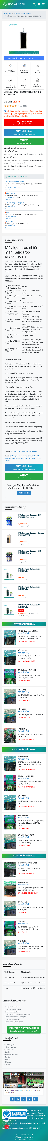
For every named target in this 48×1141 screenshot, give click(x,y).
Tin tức (7, 1057)
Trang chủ (7, 13)
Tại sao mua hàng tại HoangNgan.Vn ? (20, 58)
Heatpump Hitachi (27, 458)
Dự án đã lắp (9, 1049)
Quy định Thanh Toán (12, 1007)
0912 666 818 (12, 216)
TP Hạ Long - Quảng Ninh (15, 203)
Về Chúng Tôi (10, 1045)
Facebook (16, 451)
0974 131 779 (26, 739)
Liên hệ (7, 1064)
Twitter (25, 451)
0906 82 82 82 (25, 952)
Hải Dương (10, 212)
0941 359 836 (26, 770)
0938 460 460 (26, 806)
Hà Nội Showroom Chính (15, 182)
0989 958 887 (29, 893)
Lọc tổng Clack (14, 456)
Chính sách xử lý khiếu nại (14, 1022)
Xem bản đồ (23, 633)
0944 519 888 (25, 828)
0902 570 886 (25, 845)
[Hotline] (6, 1126)
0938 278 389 (26, 873)
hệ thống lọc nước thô (29, 456)
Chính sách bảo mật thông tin (15, 1017)
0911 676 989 (22, 932)
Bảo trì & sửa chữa (11, 1054)
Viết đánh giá (24, 493)
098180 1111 (12, 197)
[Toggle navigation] (34, 4)
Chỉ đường (8, 190)
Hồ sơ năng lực (10, 1047)
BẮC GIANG (10, 193)
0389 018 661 (12, 207)
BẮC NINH (10, 222)
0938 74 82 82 (25, 912)
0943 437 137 (26, 787)
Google (34, 451)
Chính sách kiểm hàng (13, 1019)
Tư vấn (7, 1052)
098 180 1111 (12, 188)
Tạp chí (7, 1059)
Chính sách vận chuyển (13, 1009)
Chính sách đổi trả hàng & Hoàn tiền (18, 1014)
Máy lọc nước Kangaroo (22, 13)
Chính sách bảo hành (12, 1012)
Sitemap (8, 1062)
